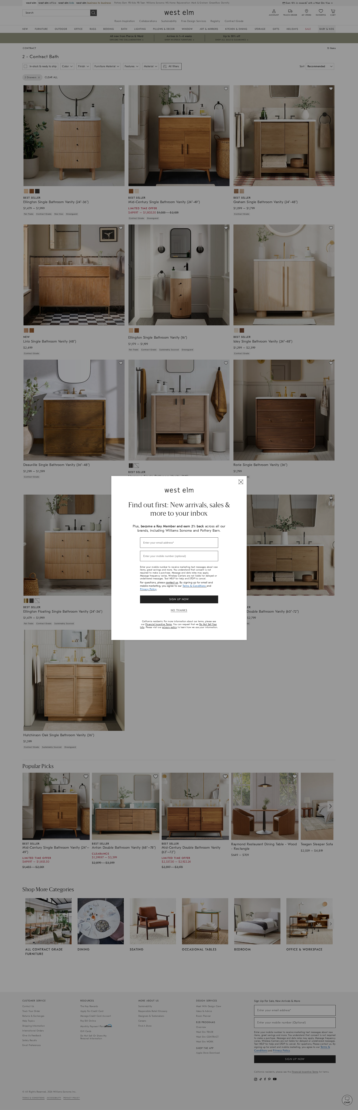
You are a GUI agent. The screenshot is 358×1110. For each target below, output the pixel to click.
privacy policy (169, 627)
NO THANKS (179, 610)
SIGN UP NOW (179, 599)
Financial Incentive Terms (158, 624)
